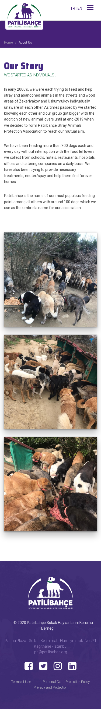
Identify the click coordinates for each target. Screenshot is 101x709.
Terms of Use (21, 682)
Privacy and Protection (51, 687)
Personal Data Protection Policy (66, 682)
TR (73, 8)
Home (8, 42)
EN (80, 8)
